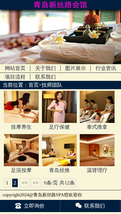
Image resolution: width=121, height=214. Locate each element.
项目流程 (15, 77)
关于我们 (45, 68)
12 (67, 182)
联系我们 (45, 77)
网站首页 (15, 68)
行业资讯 (106, 68)
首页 (33, 85)
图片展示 (75, 68)
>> (35, 182)
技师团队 (52, 85)
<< (24, 182)
